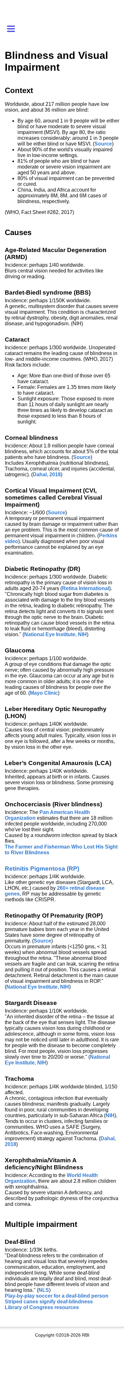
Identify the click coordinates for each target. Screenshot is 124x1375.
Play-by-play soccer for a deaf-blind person (56, 1296)
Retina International (85, 588)
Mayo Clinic (44, 693)
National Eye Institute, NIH (55, 634)
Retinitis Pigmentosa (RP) (42, 868)
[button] (12, 28)
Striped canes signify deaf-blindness (49, 1301)
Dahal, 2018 (47, 474)
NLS (43, 1290)
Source (103, 143)
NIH (110, 1115)
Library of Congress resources (42, 1307)
